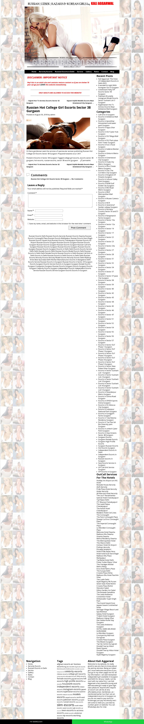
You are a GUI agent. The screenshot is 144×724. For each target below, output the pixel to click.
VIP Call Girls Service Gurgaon (106, 468)
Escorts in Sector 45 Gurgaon (106, 307)
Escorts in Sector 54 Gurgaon (106, 328)
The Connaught (103, 515)
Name (31, 210)
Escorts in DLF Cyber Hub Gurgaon (108, 133)
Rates (96, 72)
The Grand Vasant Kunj (106, 603)
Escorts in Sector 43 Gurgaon (106, 298)
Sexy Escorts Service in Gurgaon (107, 464)
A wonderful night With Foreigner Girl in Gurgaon (108, 86)
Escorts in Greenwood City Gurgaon (107, 159)
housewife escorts (71, 683)
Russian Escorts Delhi (37, 236)
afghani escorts (63, 664)
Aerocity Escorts (45, 72)
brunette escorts (79, 669)
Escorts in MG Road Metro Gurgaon (106, 189)
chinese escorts (62, 674)
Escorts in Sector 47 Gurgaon (106, 315)
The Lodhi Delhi (103, 579)
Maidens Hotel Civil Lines (106, 513)
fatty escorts (81, 676)
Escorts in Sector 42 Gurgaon (106, 294)
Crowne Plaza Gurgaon (106, 640)
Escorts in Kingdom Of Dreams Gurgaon (107, 176)
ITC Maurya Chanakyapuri (107, 502)
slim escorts (65, 705)
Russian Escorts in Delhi (64, 72)
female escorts (64, 678)
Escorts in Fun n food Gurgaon (106, 146)
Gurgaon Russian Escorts (55, 266)
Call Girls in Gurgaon (106, 114)
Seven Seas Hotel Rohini (106, 584)
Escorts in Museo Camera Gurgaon (108, 199)
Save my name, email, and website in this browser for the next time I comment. (60, 223)
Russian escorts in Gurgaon (105, 460)
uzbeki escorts (69, 713)
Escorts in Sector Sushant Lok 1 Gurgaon (108, 371)
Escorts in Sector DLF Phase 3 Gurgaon (106, 354)
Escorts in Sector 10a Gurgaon (106, 221)
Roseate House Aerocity (106, 485)
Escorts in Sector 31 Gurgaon (106, 260)
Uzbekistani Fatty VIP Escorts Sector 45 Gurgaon (106, 91)
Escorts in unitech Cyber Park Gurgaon (107, 430)
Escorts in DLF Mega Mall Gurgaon (108, 137)
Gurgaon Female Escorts (108, 439)
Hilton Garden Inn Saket (106, 590)
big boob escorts (80, 667)
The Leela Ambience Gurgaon (104, 625)
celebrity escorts (73, 671)
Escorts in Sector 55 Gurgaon (106, 333)
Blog (112, 72)
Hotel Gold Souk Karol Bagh (108, 553)
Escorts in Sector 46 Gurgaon (106, 311)
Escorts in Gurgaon (63, 264)
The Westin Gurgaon (105, 642)
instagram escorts (72, 689)
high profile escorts (73, 681)
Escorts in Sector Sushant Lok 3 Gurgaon (108, 380)
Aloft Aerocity (102, 487)
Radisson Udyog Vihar (105, 618)
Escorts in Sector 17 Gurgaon (106, 234)
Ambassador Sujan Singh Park (106, 600)
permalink (87, 160)
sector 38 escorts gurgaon (67, 160)
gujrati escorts (77, 678)
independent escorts (68, 686)
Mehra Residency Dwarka (107, 538)
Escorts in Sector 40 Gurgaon (106, 290)
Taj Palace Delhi (103, 500)
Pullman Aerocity (103, 547)
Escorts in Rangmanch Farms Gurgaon (107, 217)
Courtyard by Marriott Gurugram (105, 636)
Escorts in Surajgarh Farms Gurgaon (106, 414)
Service (80, 72)
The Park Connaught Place (107, 517)
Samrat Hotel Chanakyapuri (107, 498)
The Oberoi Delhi (103, 543)
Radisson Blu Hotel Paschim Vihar (107, 576)
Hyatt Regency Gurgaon (106, 655)
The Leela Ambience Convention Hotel (104, 595)
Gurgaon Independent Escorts (62, 268)
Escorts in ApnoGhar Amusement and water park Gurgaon (107, 123)
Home (34, 72)
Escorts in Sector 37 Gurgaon (106, 272)
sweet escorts (67, 708)
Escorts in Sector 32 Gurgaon (106, 264)
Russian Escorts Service (48, 270)
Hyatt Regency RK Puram (106, 581)
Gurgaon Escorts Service (45, 264)
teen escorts (68, 710)
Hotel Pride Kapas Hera (106, 551)
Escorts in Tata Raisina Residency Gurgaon (107, 419)
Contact (104, 72)
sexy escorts (79, 702)
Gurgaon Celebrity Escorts (39, 268)
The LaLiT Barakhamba (106, 495)
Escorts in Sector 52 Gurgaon (106, 324)
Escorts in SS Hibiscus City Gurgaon (106, 406)
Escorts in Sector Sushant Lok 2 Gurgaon (108, 376)
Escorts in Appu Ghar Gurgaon (106, 128)
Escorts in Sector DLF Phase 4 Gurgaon (106, 359)
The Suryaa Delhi (103, 571)
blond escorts (61, 669)
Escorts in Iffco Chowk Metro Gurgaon (107, 167)
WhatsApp (108, 722)
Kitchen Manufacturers (60, 260)
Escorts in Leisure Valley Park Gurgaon (107, 180)
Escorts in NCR (104, 203)
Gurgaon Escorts (72, 266)
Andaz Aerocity (102, 491)
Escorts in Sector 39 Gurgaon (106, 285)
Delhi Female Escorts (42, 251)
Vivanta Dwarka (103, 536)
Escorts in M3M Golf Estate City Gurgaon (106, 184)
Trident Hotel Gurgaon (106, 616)
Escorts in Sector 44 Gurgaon (106, 303)
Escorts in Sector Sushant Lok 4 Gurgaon (108, 384)
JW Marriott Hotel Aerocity (107, 493)
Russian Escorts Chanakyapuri (64, 240)
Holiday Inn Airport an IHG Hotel (107, 481)
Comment (32, 193)
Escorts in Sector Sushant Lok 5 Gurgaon (108, 389)
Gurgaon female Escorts (80, 264)
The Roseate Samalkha (106, 592)
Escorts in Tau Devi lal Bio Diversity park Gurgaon (107, 424)
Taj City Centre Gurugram (107, 644)
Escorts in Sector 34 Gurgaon (106, 268)
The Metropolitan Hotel (106, 541)
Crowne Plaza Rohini (105, 586)
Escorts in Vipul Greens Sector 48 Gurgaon (107, 434)
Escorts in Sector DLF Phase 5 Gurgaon (106, 363)
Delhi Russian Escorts (59, 251)
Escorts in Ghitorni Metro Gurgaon (108, 154)
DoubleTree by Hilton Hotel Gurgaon (107, 651)
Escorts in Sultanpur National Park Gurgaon (107, 410)
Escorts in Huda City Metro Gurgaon (106, 163)
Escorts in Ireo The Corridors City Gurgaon (107, 171)
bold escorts (70, 669)
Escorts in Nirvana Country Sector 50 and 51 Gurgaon (108, 211)
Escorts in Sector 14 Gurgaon (106, 229)
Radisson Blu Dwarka (105, 534)
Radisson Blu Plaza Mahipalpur (104, 557)
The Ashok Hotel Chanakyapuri (103, 509)
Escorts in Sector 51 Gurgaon (106, 320)
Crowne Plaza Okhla (104, 573)
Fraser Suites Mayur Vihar (107, 562)
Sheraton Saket (103, 588)
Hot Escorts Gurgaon (106, 448)
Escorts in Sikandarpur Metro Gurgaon (107, 393)
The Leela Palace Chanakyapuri (103, 505)
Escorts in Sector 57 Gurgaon (106, 341)
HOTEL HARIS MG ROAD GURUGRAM (106, 630)
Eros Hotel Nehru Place (106, 569)
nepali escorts (70, 697)
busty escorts (60, 672)
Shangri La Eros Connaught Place (107, 520)
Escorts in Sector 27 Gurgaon (106, 251)
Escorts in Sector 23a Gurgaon (106, 247)
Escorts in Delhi (63, 249)
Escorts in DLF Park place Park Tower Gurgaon (108, 141)
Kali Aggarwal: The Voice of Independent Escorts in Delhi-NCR (108, 81)
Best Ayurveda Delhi (42, 260)
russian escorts (50, 160)
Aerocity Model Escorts (57, 257)
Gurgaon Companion (36, 266)
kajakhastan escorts (71, 691)
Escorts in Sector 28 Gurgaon (106, 255)
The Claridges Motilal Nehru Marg (105, 565)
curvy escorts (61, 676)
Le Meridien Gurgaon (105, 633)
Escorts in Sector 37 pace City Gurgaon (108, 277)
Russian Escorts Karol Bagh (81, 238)
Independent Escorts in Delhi (107, 451)
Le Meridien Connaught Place (106, 529)
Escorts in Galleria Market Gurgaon (108, 150)
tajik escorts (77, 708)
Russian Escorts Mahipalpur (59, 238)
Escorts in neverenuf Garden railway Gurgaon (108, 206)
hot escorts (38, 160)
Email (30, 215)
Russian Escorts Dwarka (75, 236)
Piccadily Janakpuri (104, 549)
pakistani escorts (70, 699)
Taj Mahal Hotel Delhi (105, 560)
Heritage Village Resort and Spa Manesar (107, 610)
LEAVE (42, 85)
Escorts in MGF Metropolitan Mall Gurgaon (105, 194)
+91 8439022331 (36, 722)
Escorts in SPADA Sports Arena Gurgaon (107, 402)
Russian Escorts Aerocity (55, 236)
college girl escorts (71, 158)
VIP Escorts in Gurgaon (107, 472)
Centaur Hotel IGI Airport (106, 545)
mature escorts (67, 695)
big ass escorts (69, 667)
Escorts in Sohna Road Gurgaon (107, 397)
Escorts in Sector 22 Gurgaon (106, 238)
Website (31, 219)
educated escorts (70, 676)
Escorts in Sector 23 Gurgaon (106, 242)
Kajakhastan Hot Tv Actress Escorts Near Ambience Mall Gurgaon (107, 107)
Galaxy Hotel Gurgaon (105, 614)
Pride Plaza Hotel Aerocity (107, 489)
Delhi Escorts (74, 249)
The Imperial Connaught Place (106, 524)
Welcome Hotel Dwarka (106, 532)
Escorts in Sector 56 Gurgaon (106, 337)
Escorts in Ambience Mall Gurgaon (108, 118)
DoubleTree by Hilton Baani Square (105, 647)
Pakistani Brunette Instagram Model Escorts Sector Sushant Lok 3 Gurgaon (108, 99)
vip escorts (68, 715)
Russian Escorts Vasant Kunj (40, 240)
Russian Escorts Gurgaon (47, 242)
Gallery (89, 72)
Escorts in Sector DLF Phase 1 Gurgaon (106, 346)
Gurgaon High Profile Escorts (106, 442)
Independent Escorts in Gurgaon (107, 455)
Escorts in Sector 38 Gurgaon (45, 158)
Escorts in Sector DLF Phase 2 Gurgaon (106, 350)
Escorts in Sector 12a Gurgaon (106, 225)
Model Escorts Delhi (76, 251)
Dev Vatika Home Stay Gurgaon (105, 621)
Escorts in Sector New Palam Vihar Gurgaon (106, 367)
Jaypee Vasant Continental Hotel (107, 606)
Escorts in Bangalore (78, 260)
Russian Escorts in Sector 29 (74, 262)
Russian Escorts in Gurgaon (51, 262)
